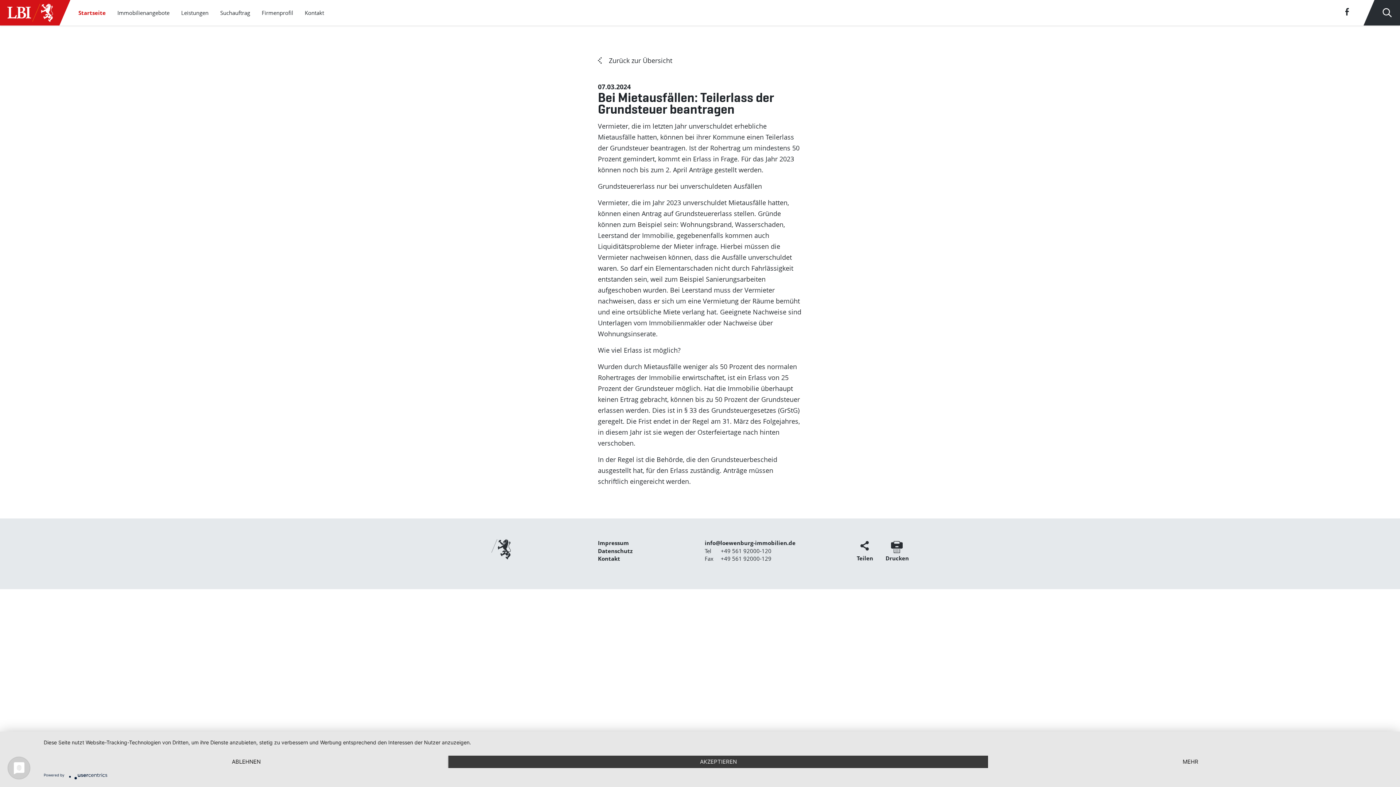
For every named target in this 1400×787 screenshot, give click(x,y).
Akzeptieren (718, 761)
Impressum (613, 543)
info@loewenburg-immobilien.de (750, 543)
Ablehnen (246, 761)
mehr (1190, 761)
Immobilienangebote (143, 12)
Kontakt (314, 12)
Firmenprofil (277, 12)
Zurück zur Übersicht (640, 60)
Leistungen (195, 12)
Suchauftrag (235, 12)
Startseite (92, 12)
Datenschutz (615, 551)
